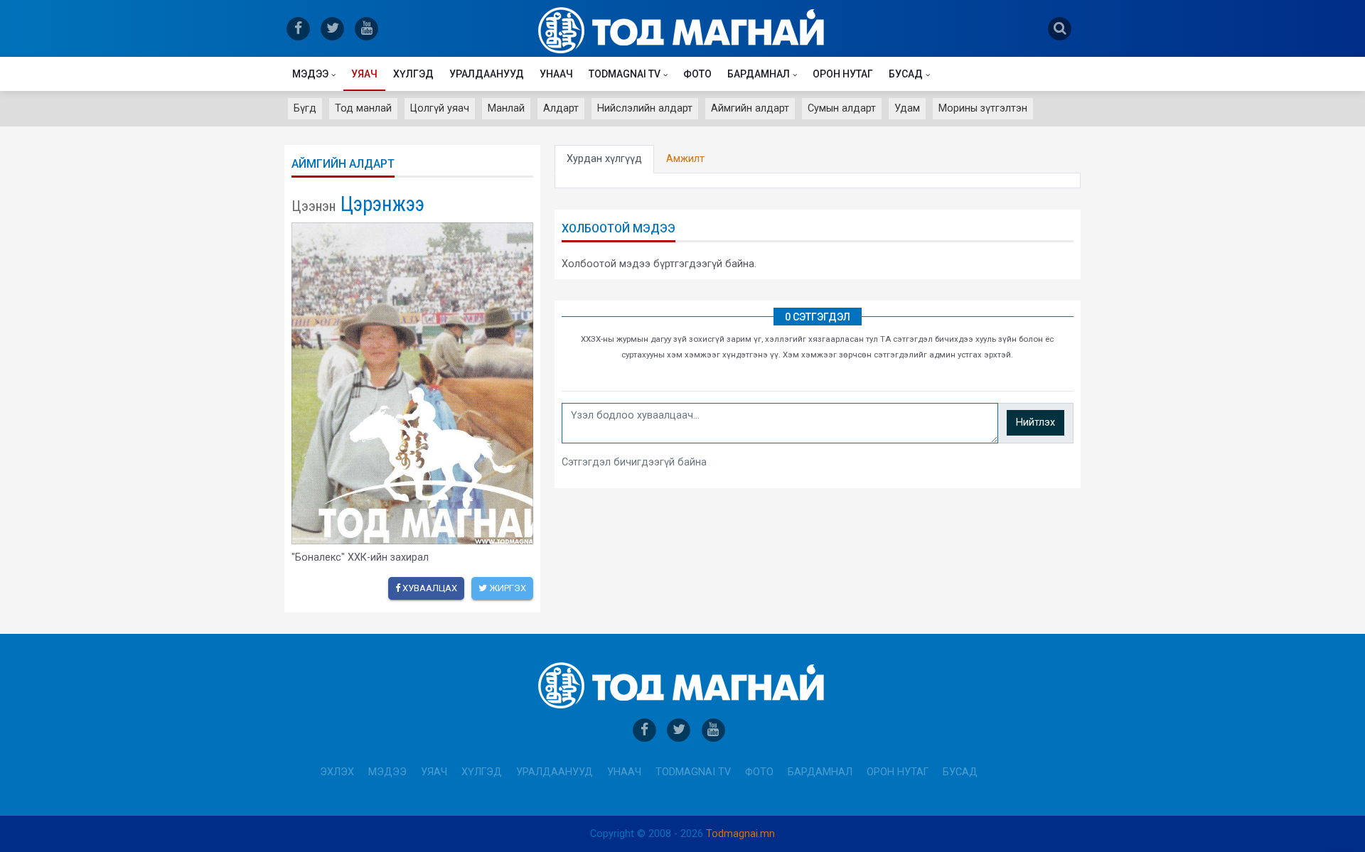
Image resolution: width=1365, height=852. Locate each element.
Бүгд (305, 108)
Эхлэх (337, 772)
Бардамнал (758, 74)
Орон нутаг (843, 74)
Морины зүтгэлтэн (982, 108)
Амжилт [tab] (685, 159)
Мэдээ (310, 74)
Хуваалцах (428, 588)
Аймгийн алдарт (750, 108)
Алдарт (561, 108)
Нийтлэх (1035, 422)
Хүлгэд (413, 74)
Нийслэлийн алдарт (644, 108)
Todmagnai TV (624, 74)
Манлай (506, 108)
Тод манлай (363, 108)
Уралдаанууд (486, 74)
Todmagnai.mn (740, 834)
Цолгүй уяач (439, 108)
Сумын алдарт (842, 108)
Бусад (906, 74)
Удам (907, 108)
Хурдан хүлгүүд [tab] (604, 159)
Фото (697, 74)
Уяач (364, 74)
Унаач (556, 74)
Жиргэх (506, 588)
